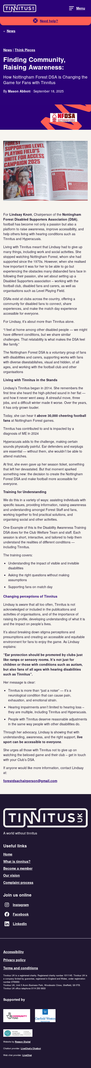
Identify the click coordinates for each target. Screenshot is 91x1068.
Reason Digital (23, 1041)
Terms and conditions (20, 968)
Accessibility (13, 951)
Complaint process (18, 882)
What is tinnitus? (17, 861)
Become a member (17, 868)
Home (7, 854)
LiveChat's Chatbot (31, 1048)
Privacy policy (14, 959)
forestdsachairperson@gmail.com (30, 780)
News (7, 50)
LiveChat (27, 1055)
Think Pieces (25, 50)
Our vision (11, 875)
